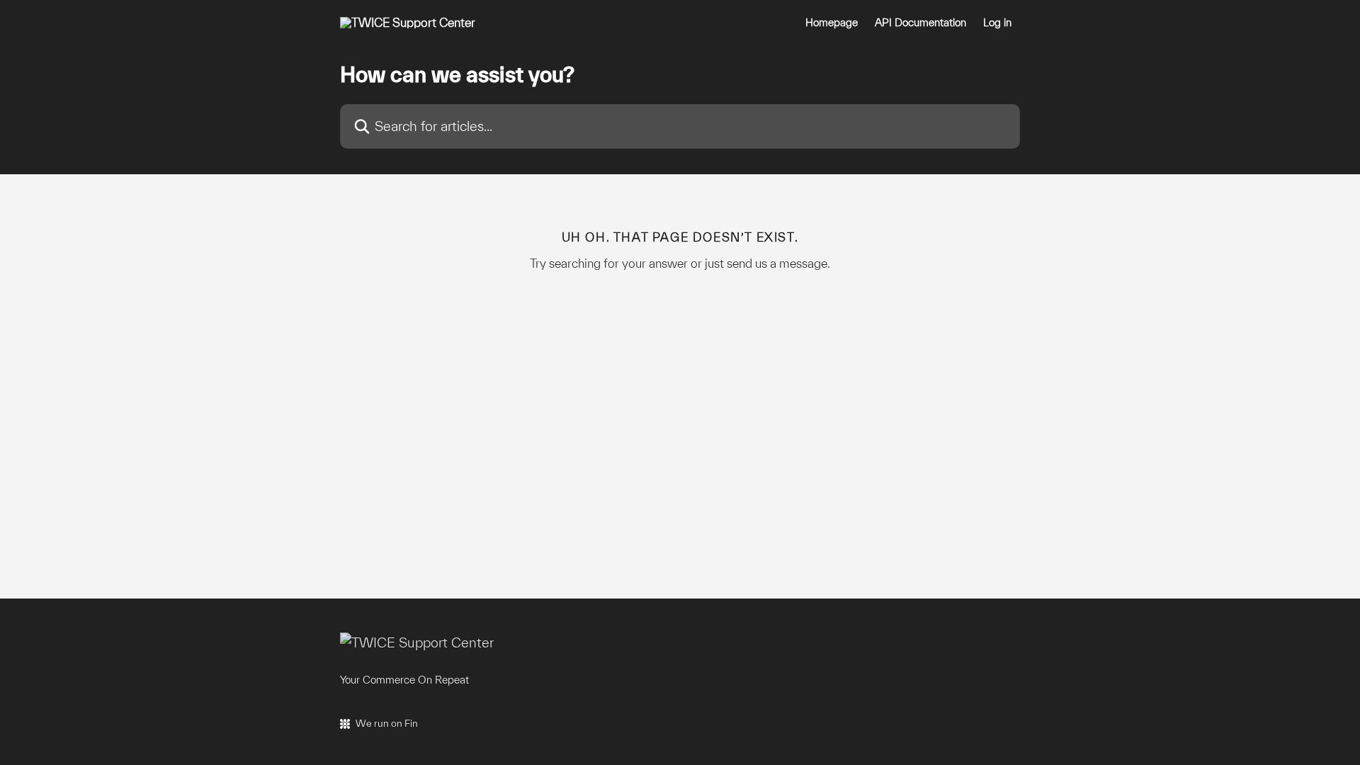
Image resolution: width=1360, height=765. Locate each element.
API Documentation (920, 23)
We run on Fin (387, 723)
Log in (997, 23)
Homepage (831, 23)
